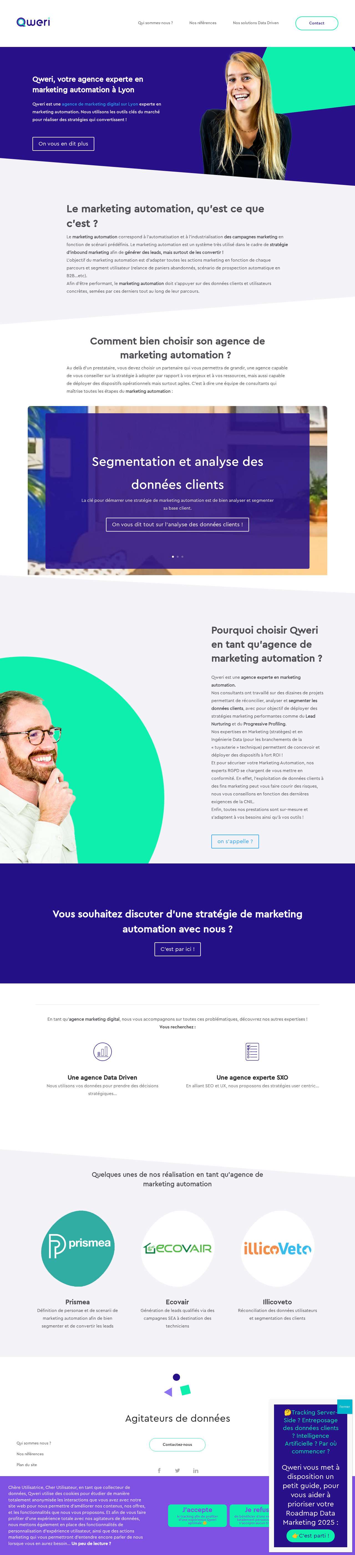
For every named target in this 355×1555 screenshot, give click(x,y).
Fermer (344, 1406)
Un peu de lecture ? (91, 1543)
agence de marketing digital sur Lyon (100, 104)
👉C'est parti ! (310, 1536)
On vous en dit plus (63, 144)
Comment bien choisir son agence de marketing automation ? (177, 348)
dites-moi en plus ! (102, 1110)
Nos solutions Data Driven (256, 23)
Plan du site (27, 1465)
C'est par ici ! (178, 949)
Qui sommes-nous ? (155, 23)
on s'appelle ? (235, 841)
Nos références (202, 23)
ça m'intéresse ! (252, 1102)
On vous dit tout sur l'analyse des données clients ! (177, 524)
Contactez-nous (177, 1445)
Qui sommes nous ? (34, 1443)
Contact (316, 23)
